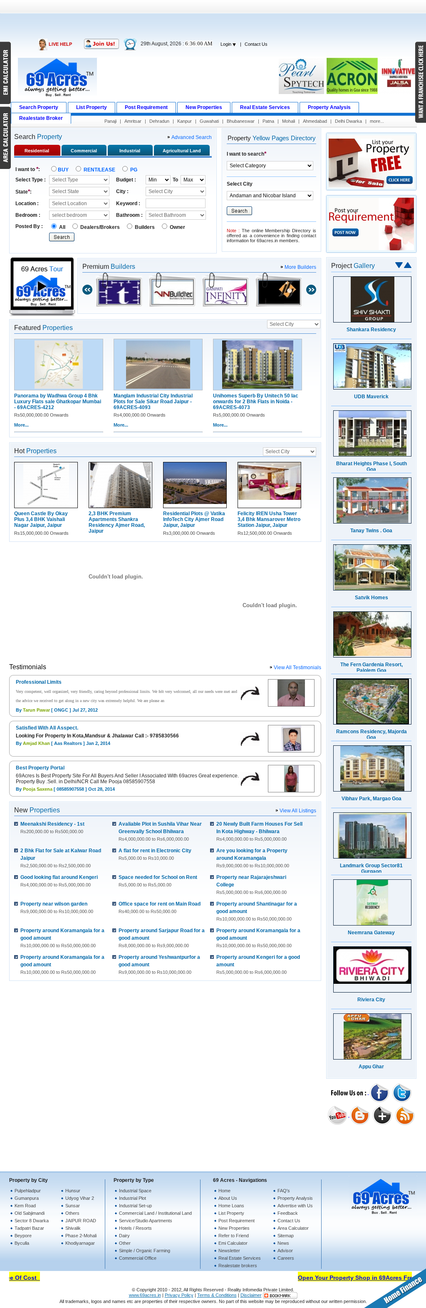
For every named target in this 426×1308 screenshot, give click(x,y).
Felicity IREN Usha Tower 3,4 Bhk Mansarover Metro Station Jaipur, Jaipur (269, 519)
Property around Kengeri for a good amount (258, 964)
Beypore (23, 1235)
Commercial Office (137, 1258)
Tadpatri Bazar (29, 1228)
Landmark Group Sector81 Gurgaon (371, 868)
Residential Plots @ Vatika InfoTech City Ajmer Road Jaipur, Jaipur (194, 519)
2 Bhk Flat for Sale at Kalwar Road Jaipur (60, 858)
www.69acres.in (145, 1295)
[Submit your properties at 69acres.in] (371, 189)
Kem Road (25, 1205)
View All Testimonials (297, 667)
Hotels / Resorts (135, 1228)
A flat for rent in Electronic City (155, 854)
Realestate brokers (237, 1265)
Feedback (287, 1213)
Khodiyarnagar (80, 1243)
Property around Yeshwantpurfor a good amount (159, 964)
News (283, 1243)
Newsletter (229, 1250)
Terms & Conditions (217, 1295)
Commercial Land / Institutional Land (155, 1213)
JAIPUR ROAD (80, 1220)
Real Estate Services (239, 1258)
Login (226, 44)
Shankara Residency (371, 330)
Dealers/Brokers (100, 227)
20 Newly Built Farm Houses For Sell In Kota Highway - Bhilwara (259, 831)
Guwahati (209, 121)
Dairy (124, 1235)
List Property (231, 1213)
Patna (268, 121)
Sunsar (72, 1205)
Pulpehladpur (28, 1190)
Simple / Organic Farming (144, 1250)
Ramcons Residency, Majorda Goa (371, 734)
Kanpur (184, 121)
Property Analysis (295, 1198)
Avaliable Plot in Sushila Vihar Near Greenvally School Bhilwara (160, 831)
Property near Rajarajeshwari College (251, 884)
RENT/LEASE (99, 170)
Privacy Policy (179, 1295)
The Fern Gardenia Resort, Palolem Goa (371, 667)
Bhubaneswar (241, 121)
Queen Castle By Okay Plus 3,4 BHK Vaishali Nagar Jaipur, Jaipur (41, 519)
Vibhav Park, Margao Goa (371, 799)
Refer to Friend (233, 1235)
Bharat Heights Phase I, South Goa (371, 466)
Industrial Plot (132, 1198)
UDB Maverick (371, 397)
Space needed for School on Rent (158, 880)
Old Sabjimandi (30, 1213)
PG (133, 170)
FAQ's (283, 1190)
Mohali (288, 121)
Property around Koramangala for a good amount (62, 938)
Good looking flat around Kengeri (59, 880)
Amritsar (132, 121)
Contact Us (256, 44)
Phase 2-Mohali (81, 1235)
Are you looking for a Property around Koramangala (252, 858)
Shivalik (73, 1228)
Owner (176, 227)
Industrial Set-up (135, 1205)
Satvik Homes (371, 598)
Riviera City (371, 1000)
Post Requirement (236, 1220)
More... (21, 424)
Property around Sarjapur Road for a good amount (162, 938)
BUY (64, 170)
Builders (145, 227)
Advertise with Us (295, 1205)
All (62, 227)
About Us (227, 1198)
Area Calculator (293, 1228)
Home (224, 1190)
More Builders (300, 267)
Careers (285, 1258)
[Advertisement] (213, 18)
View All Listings (298, 811)
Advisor (285, 1250)
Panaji (110, 121)
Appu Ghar (371, 1067)
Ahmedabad (315, 121)
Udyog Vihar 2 (79, 1198)
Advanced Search (191, 137)
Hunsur (72, 1190)
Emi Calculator (233, 1243)
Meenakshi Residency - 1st (52, 827)
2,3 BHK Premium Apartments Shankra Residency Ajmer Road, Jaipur (117, 522)
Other (125, 1243)
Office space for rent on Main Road (160, 907)
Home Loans (231, 1205)
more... (377, 121)
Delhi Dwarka (348, 121)
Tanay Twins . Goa (371, 531)
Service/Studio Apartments (145, 1220)
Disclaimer (251, 1295)
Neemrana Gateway (371, 933)
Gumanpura (27, 1198)
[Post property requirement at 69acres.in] (371, 251)
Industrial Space (135, 1190)
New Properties (234, 1228)
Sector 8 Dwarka (32, 1220)
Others (72, 1213)
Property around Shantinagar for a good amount (256, 911)
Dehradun (159, 121)
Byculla (22, 1243)
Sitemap (285, 1235)
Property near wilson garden (56, 907)
